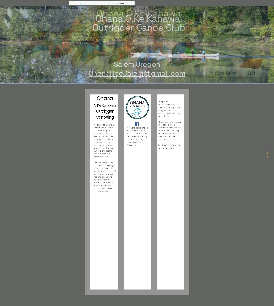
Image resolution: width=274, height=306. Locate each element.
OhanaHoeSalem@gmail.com (137, 73)
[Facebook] (137, 124)
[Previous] (12, 45)
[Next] (262, 45)
